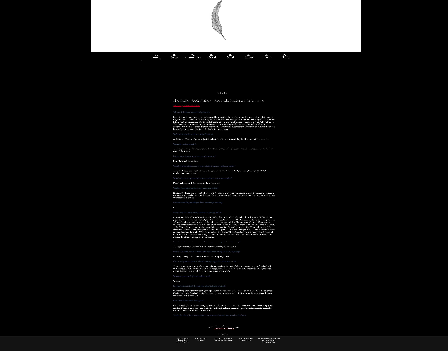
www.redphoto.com (268, 342)
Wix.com (230, 340)
